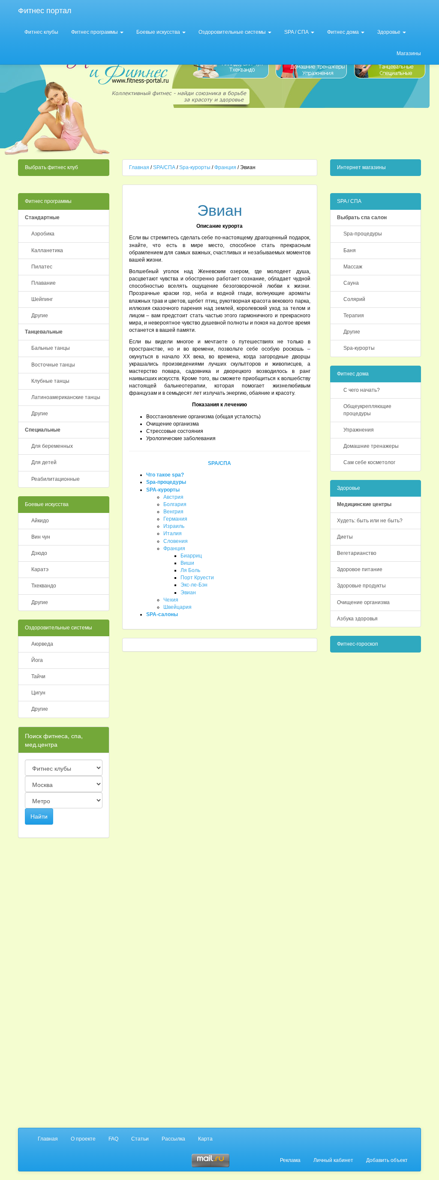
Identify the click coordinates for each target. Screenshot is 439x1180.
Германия (175, 519)
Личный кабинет (333, 1160)
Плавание (43, 283)
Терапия (353, 316)
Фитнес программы (95, 32)
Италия (172, 533)
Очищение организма (363, 602)
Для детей (44, 462)
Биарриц (191, 556)
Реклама (290, 1160)
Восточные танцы (53, 365)
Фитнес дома (343, 32)
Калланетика (47, 250)
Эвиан (188, 593)
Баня (349, 250)
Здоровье (389, 32)
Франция (225, 167)
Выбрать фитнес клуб (51, 167)
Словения (175, 541)
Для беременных (52, 446)
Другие (39, 316)
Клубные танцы (50, 381)
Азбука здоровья (357, 619)
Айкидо (40, 521)
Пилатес (41, 267)
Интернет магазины (361, 167)
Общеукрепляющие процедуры (367, 410)
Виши (187, 563)
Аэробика (42, 234)
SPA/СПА (164, 167)
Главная (139, 167)
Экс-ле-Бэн (193, 585)
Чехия (170, 600)
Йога (37, 660)
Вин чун (40, 537)
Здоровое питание (359, 569)
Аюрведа (42, 644)
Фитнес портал (45, 10)
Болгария (174, 504)
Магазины (409, 54)
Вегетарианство (356, 553)
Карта (205, 1139)
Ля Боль (190, 570)
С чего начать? (361, 390)
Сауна (351, 283)
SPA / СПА (297, 32)
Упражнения (358, 430)
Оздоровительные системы (232, 32)
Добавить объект (387, 1160)
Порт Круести (197, 578)
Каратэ (39, 569)
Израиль (173, 526)
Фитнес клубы (41, 32)
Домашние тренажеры (371, 446)
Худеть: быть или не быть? (370, 521)
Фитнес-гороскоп (357, 644)
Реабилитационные (55, 479)
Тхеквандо (43, 586)
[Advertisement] (272, 131)
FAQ (113, 1139)
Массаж (352, 267)
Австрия (173, 497)
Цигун (38, 693)
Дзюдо (39, 553)
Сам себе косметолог (369, 462)
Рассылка (173, 1139)
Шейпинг (42, 299)
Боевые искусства (158, 32)
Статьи (140, 1139)
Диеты (345, 537)
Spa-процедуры (166, 482)
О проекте (83, 1139)
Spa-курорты (194, 167)
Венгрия (173, 512)
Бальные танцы (50, 348)
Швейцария (177, 607)
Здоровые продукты (361, 586)
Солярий (354, 299)
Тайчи (38, 676)
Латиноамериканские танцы (65, 397)
